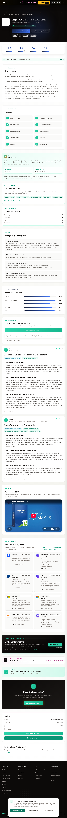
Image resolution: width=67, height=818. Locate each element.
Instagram (25, 35)
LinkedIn (15, 35)
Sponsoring (38, 778)
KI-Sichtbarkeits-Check (41, 770)
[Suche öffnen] (20, 2)
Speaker (20, 778)
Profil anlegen (38, 775)
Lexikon (4, 787)
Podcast (4, 784)
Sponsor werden (30, 2)
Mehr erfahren (8, 753)
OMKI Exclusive (6, 775)
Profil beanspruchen (34, 738)
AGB (52, 780)
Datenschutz (54, 772)
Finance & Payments (20, 14)
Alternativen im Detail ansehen (12, 200)
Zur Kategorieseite (47, 548)
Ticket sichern (54, 644)
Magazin (37, 772)
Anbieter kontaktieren (20, 31)
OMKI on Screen (6, 778)
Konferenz (5, 770)
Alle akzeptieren (17, 810)
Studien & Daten (6, 790)
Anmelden (57, 2)
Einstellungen (49, 810)
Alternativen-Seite (57, 548)
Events (20, 775)
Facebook (33, 35)
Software (10, 14)
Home (3, 14)
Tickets (43, 2)
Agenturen (21, 772)
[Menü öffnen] (63, 2)
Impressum (54, 770)
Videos (4, 781)
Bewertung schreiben (41, 31)
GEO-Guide (5, 793)
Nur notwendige (33, 810)
